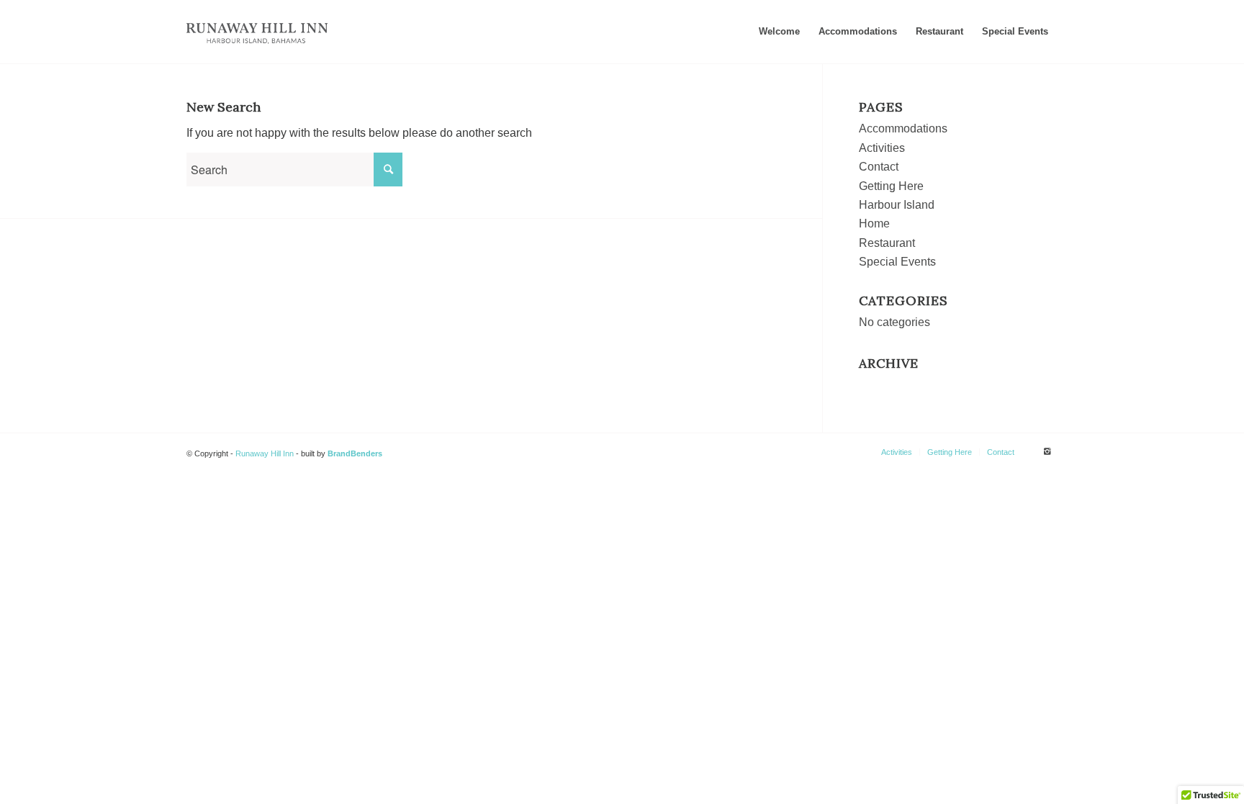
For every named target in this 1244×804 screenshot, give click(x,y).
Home (874, 223)
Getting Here (891, 186)
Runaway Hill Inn (264, 453)
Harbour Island (896, 205)
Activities (882, 148)
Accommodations (903, 128)
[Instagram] (1047, 451)
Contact (878, 167)
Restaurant (887, 243)
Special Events (897, 262)
